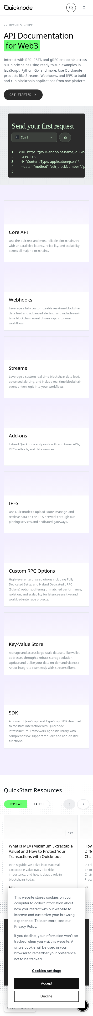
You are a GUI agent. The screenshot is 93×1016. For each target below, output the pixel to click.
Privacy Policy (25, 926)
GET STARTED (20, 95)
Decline (46, 996)
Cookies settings (46, 971)
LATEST (39, 804)
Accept (46, 983)
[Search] (71, 7)
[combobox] (34, 137)
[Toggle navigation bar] (84, 7)
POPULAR (15, 804)
